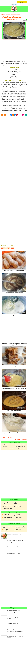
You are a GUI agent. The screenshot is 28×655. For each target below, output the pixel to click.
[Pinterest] (17, 115)
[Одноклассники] (13, 115)
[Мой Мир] (15, 115)
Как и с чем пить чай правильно (15, 547)
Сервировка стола (20, 527)
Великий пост (18, 517)
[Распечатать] (26, 115)
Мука (12, 248)
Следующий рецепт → (21, 439)
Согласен (21, 2)
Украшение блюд (19, 526)
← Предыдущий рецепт (7, 437)
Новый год (6, 514)
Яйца (8, 248)
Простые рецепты (20, 444)
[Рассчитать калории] (2, 115)
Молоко (3, 248)
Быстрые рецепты (20, 446)
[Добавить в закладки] (23, 115)
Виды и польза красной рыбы (14, 534)
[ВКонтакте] (11, 115)
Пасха (5, 519)
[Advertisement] (14, 50)
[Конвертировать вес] (5, 115)
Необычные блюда (9, 448)
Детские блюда (8, 508)
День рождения (8, 517)
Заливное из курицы (12, 623)
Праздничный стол (20, 448)
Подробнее (15, 4)
